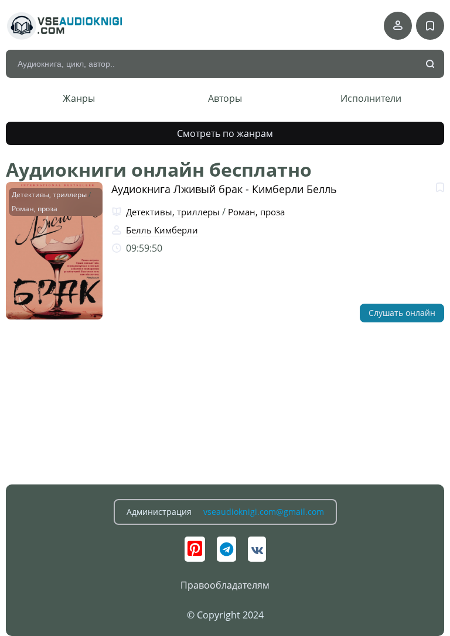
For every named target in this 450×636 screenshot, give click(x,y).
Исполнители (370, 98)
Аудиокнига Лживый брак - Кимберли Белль (224, 189)
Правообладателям (225, 585)
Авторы (225, 98)
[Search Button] (430, 64)
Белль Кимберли (162, 230)
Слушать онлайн (402, 312)
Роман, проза (34, 209)
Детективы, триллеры (49, 195)
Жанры (79, 98)
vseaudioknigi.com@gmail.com (263, 511)
